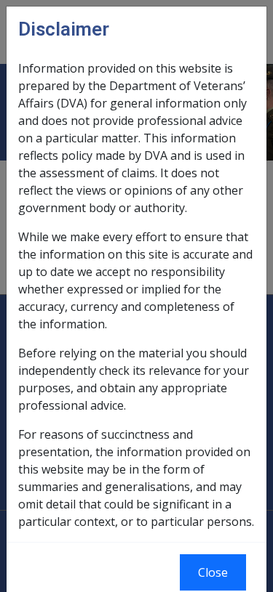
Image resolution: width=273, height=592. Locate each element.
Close (213, 572)
